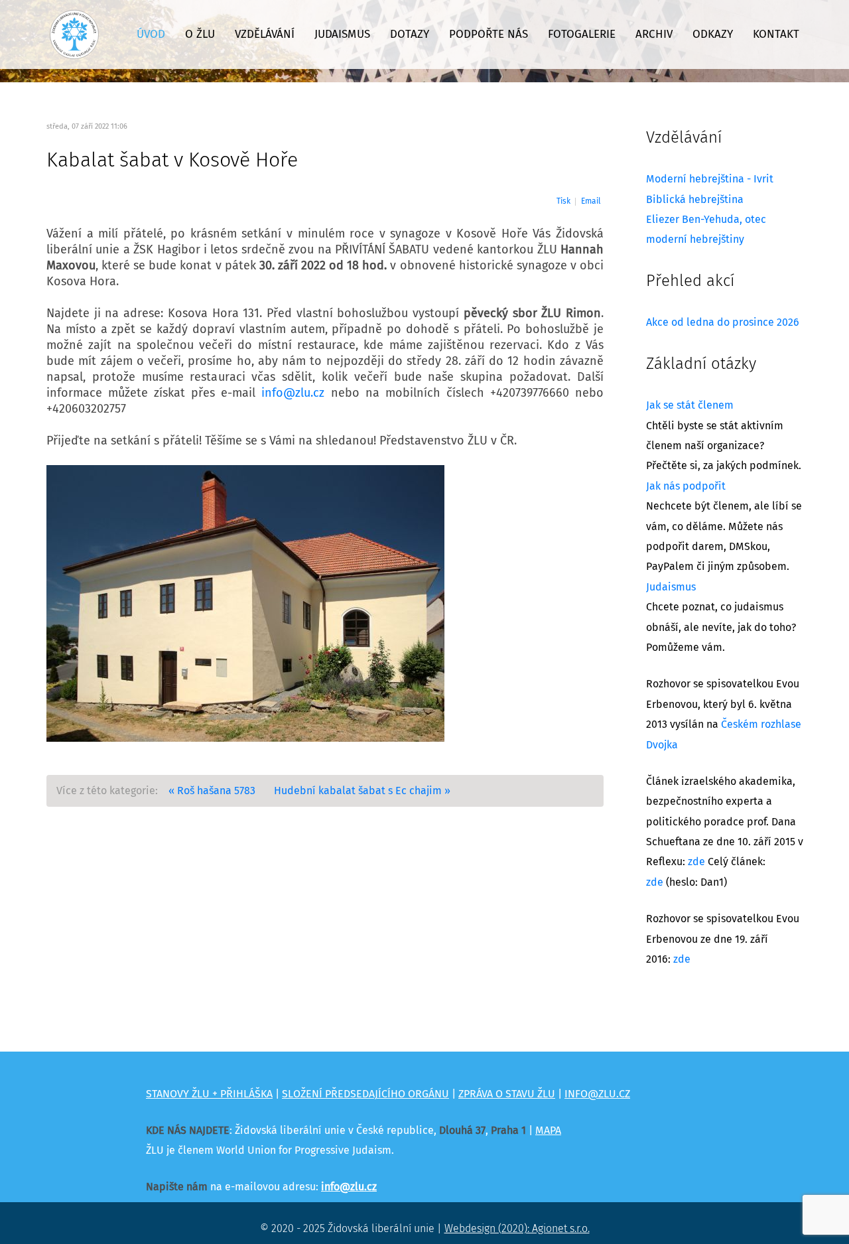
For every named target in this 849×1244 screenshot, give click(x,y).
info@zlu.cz (292, 393)
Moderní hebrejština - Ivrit (709, 179)
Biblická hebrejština (695, 199)
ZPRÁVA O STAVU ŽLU (506, 1094)
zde (696, 862)
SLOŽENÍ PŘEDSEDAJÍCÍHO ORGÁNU (365, 1094)
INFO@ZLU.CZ (597, 1094)
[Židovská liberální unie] (74, 34)
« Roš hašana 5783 (211, 791)
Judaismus (671, 587)
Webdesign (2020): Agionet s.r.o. (517, 1228)
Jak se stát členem (690, 405)
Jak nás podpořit (686, 486)
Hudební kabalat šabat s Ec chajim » (362, 791)
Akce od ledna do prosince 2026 (722, 322)
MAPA (548, 1130)
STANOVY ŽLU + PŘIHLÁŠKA (209, 1094)
